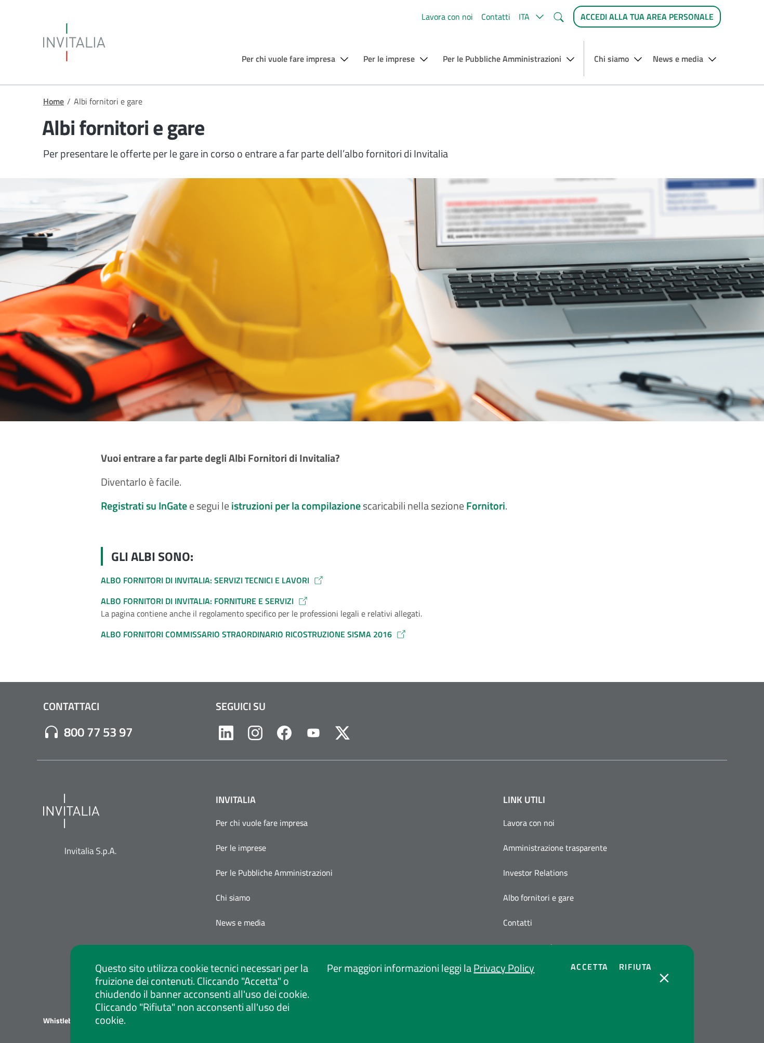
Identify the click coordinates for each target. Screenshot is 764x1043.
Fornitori (485, 506)
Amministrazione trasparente (555, 847)
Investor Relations (535, 872)
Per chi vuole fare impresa (262, 823)
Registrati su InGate (144, 506)
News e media (240, 922)
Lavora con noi (447, 16)
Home (53, 101)
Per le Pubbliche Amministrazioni (274, 872)
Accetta (590, 966)
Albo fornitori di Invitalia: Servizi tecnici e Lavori (205, 580)
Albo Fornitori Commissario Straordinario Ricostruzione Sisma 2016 (246, 634)
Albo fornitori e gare (538, 897)
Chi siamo (233, 897)
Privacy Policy (503, 968)
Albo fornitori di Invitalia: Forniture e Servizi (197, 601)
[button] (531, 16)
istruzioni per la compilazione (296, 506)
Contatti (495, 16)
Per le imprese (241, 847)
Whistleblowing (68, 1021)
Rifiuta (635, 966)
